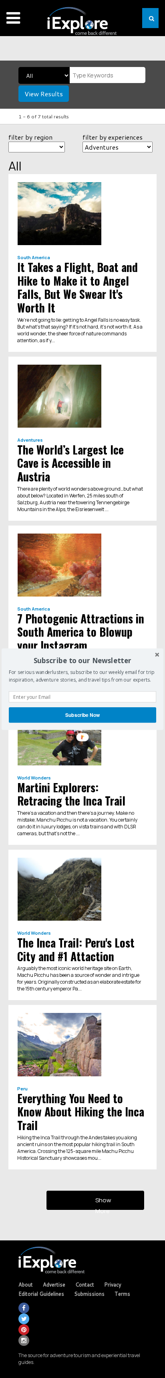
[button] (82, 661)
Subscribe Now (82, 714)
